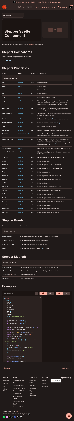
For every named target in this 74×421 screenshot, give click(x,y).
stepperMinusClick (8, 240)
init (3, 82)
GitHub (44, 383)
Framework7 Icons (18, 401)
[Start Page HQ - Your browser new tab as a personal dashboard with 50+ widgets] (4, 417)
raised (4, 205)
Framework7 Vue (18, 385)
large (4, 172)
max (3, 93)
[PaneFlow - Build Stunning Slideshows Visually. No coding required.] (7, 417)
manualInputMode (7, 139)
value (4, 86)
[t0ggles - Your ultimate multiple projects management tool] (9, 417)
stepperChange (7, 236)
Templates (33, 388)
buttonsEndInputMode (9, 152)
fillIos (4, 197)
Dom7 (15, 404)
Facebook (45, 386)
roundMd (4, 168)
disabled (5, 157)
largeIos (5, 175)
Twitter (44, 380)
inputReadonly (7, 122)
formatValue (6, 134)
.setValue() (9, 274)
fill (3, 194)
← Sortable (6, 368)
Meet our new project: (38, 2)
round (4, 161)
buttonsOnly (6, 130)
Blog (53, 7)
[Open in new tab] (36, 293)
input (4, 119)
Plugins (32, 391)
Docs (37, 7)
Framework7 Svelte (19, 391)
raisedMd (5, 212)
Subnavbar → (67, 368)
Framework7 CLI (18, 393)
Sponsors (5, 383)
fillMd (4, 201)
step (3, 97)
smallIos (5, 186)
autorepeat (5, 108)
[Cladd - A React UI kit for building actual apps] (18, 417)
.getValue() (6, 278)
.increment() (6, 267)
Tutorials (32, 385)
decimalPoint (6, 148)
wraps (4, 101)
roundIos (5, 164)
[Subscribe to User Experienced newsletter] (70, 7)
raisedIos (5, 208)
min (3, 90)
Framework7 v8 (18, 407)
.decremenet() (7, 271)
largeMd (4, 179)
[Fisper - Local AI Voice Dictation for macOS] (21, 417)
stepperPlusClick (8, 244)
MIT (17, 411)
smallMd (4, 190)
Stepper (31, 44)
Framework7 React (19, 388)
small (4, 183)
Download (6, 380)
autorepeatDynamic (8, 113)
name (3, 126)
